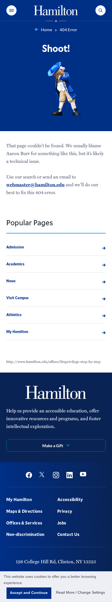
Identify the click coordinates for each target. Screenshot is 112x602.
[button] (11, 10)
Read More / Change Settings (80, 592)
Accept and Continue (29, 593)
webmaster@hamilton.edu (35, 184)
